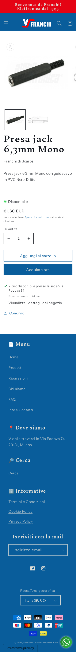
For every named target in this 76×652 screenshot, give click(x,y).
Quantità (11, 229)
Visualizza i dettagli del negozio (35, 303)
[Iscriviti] (62, 550)
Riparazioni (18, 378)
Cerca (13, 473)
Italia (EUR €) (35, 600)
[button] (6, 23)
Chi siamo (16, 389)
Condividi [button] (17, 313)
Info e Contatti (20, 410)
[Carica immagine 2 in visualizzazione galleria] (38, 120)
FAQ (12, 399)
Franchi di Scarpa (33, 642)
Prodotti (15, 367)
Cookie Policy (20, 511)
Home (13, 357)
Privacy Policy (20, 521)
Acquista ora (38, 269)
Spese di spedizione (37, 217)
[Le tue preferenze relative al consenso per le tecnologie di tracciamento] (20, 648)
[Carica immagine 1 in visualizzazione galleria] (15, 120)
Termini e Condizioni (26, 501)
